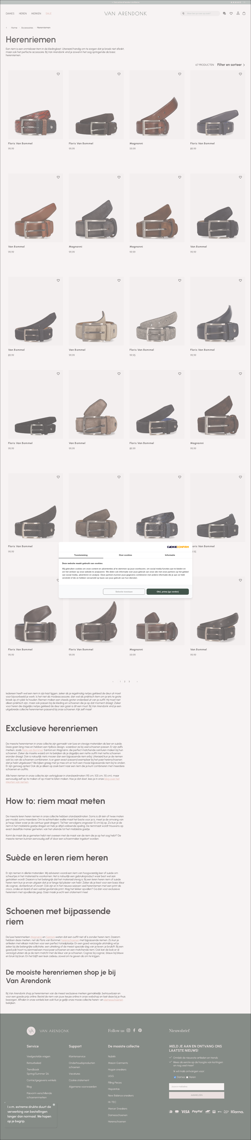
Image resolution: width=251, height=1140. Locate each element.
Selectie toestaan (124, 591)
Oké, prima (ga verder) (168, 591)
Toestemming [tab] (81, 555)
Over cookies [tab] (125, 555)
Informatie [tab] (170, 555)
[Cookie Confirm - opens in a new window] (178, 546)
